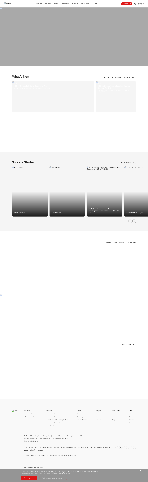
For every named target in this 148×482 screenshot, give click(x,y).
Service (98, 414)
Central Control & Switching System (57, 420)
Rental (56, 4)
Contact (131, 423)
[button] (134, 221)
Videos (98, 417)
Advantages (81, 417)
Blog (113, 420)
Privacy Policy (28, 467)
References (65, 4)
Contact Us (127, 4)
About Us (132, 414)
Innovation (132, 417)
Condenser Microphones (54, 417)
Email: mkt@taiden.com (31, 441)
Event (113, 417)
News (113, 414)
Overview (80, 414)
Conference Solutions (30, 414)
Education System (51, 426)
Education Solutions (30, 417)
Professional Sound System (54, 423)
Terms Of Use (38, 467)
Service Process (82, 420)
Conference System (52, 414)
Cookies (53, 473)
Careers (131, 420)
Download (99, 420)
